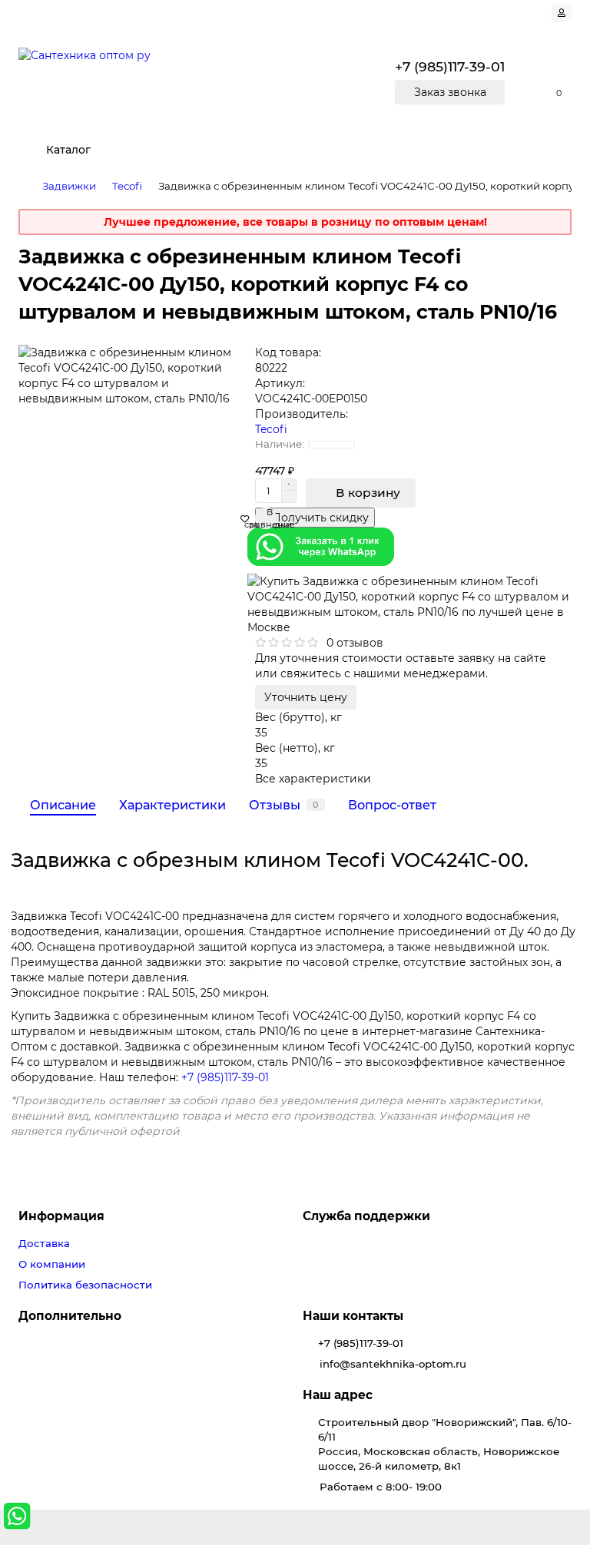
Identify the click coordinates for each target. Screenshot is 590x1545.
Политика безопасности (85, 1285)
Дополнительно (69, 1315)
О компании (51, 1264)
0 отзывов (354, 643)
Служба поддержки (366, 1216)
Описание (63, 804)
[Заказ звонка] (559, 1483)
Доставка (44, 1243)
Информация (61, 1216)
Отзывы (284, 804)
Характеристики (172, 804)
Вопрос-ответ (392, 804)
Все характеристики (313, 779)
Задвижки (69, 186)
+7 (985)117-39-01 (225, 1077)
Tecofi (127, 186)
